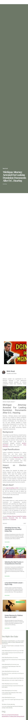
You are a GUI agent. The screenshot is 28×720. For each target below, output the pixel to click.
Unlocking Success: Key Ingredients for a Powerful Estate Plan (13, 529)
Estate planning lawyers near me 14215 (10, 671)
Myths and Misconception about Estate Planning (13, 678)
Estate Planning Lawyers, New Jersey (10, 683)
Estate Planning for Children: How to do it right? (14, 616)
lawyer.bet (13, 519)
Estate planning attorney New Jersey (10, 657)
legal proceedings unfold (12, 488)
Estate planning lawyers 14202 (8, 697)
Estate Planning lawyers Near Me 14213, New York (13, 650)
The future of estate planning (8, 704)
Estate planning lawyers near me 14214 (10, 664)
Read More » (7, 542)
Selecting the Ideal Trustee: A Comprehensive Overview (14, 563)
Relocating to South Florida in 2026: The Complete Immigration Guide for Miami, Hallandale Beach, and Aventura (13, 642)
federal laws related (18, 457)
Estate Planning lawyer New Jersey (9, 690)
